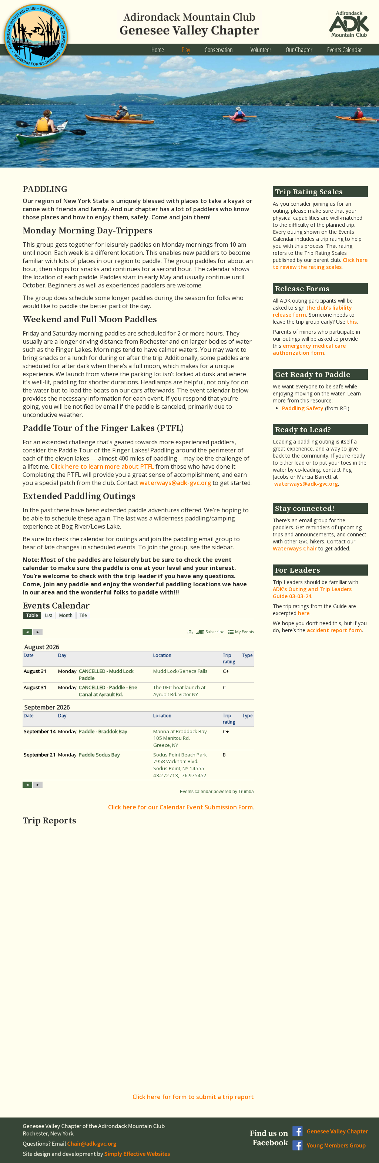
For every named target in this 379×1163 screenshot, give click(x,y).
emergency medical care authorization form (309, 349)
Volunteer (261, 49)
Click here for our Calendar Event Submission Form (180, 807)
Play (186, 49)
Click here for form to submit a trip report (193, 1097)
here (303, 613)
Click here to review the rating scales (320, 263)
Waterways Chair (295, 548)
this (352, 321)
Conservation (219, 49)
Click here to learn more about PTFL (102, 466)
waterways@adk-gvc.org (175, 483)
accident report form (334, 630)
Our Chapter (299, 49)
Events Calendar (344, 49)
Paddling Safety (302, 408)
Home (157, 49)
